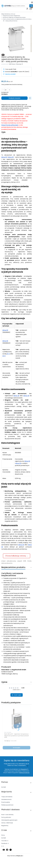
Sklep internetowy (14, 855)
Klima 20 (4, 157)
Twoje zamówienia (6, 797)
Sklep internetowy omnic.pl (8, 14)
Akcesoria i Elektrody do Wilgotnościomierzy (14, 17)
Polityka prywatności (7, 805)
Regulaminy (4, 825)
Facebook (4, 843)
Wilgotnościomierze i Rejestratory (11, 15)
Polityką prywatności (24, 772)
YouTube (4, 841)
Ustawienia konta (6, 799)
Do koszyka (16, 748)
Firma (3, 835)
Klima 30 (11, 157)
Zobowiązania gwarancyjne (9, 820)
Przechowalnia (5, 802)
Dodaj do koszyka (14, 98)
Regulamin (24, 769)
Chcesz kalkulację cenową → (16, 556)
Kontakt (3, 787)
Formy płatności (6, 817)
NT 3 (8, 354)
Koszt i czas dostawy (7, 814)
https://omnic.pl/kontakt (9, 125)
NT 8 (3, 356)
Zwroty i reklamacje (7, 823)
